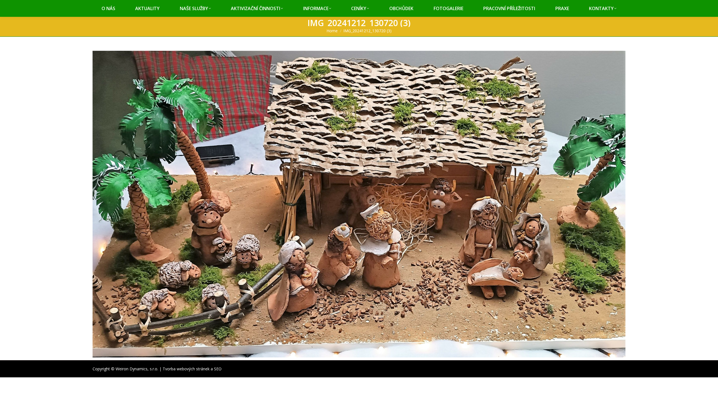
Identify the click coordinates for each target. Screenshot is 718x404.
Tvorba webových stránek (186, 368)
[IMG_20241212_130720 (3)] (359, 204)
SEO (218, 368)
